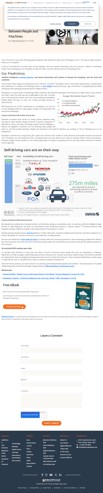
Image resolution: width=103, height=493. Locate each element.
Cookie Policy (47, 488)
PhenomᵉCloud (7, 317)
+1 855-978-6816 (86, 3)
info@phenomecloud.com (88, 447)
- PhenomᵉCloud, (17, 41)
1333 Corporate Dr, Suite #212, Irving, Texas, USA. (87, 441)
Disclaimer (57, 488)
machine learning (26, 77)
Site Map (82, 488)
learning (30, 233)
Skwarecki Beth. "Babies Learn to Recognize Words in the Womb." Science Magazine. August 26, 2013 (43, 274)
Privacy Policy (22, 488)
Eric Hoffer (47, 86)
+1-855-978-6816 (85, 445)
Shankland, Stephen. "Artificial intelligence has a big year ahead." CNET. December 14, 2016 (39, 278)
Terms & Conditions (70, 488)
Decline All (87, 24)
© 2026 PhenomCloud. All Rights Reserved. (51, 484)
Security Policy (34, 488)
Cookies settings (55, 24)
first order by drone (29, 239)
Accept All (71, 24)
